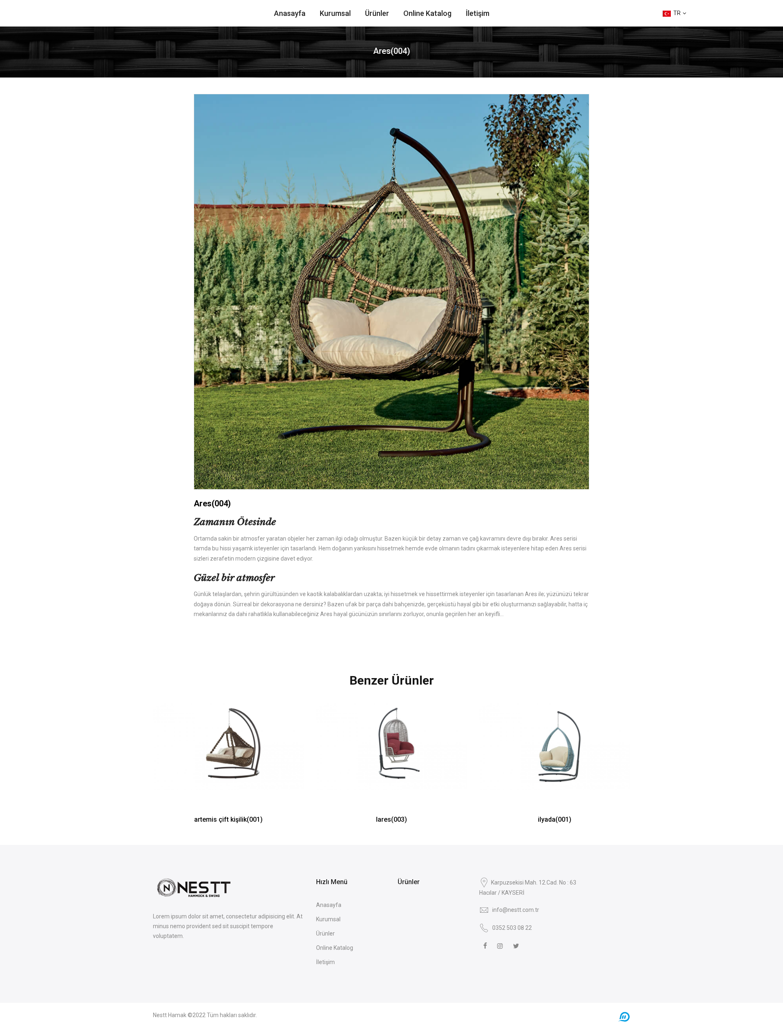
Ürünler (377, 13)
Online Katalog (427, 13)
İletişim (477, 13)
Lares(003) (391, 819)
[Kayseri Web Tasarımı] (624, 1016)
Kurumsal (335, 13)
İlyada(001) (554, 819)
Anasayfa (289, 13)
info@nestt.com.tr (515, 910)
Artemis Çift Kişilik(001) (228, 819)
